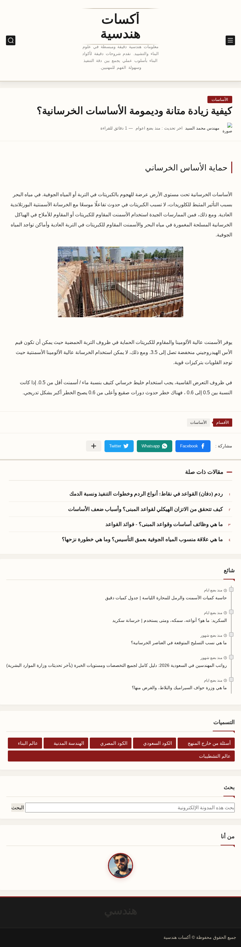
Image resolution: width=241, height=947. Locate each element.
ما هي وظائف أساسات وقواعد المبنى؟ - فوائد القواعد (164, 524)
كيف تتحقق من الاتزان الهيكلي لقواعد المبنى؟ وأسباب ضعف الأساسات (145, 509)
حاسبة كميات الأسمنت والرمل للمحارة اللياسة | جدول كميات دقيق (166, 597)
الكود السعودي (157, 743)
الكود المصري (113, 743)
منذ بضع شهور (211, 635)
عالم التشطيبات (215, 756)
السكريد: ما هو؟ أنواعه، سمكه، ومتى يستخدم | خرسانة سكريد (169, 620)
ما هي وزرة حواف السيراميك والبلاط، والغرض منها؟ (179, 687)
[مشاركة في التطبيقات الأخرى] (93, 445)
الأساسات (220, 99)
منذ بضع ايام (213, 590)
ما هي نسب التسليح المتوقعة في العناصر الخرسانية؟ (179, 642)
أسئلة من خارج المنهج (209, 743)
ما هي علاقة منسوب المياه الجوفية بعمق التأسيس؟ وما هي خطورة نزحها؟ (142, 539)
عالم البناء (28, 743)
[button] (193, 446)
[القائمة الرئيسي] (230, 40)
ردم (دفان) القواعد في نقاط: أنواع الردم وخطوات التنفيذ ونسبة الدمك (146, 494)
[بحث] (10, 40)
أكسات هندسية (120, 26)
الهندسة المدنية (69, 743)
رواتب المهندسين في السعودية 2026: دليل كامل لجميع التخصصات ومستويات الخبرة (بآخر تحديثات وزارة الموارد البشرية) (116, 665)
